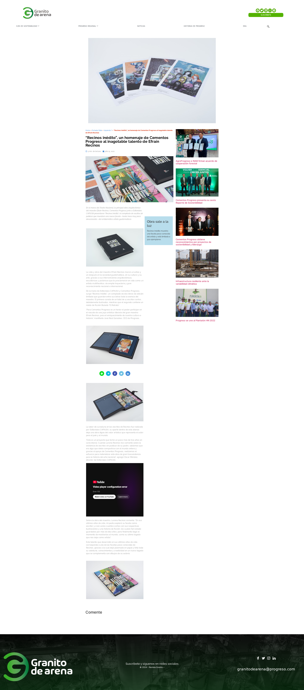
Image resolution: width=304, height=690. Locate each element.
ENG (245, 26)
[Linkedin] (274, 658)
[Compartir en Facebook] (114, 373)
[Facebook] (258, 658)
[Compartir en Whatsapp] (101, 373)
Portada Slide (97, 130)
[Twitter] (263, 658)
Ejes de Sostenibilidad (26, 26)
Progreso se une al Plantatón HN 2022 (195, 320)
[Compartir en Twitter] (121, 373)
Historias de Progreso (194, 26)
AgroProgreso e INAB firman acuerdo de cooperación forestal (196, 162)
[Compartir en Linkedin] (128, 373)
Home (88, 130)
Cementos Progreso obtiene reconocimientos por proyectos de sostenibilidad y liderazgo (193, 242)
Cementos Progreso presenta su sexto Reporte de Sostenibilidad (196, 201)
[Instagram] (269, 658)
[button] (258, 10)
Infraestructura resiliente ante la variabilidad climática (192, 282)
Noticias (141, 26)
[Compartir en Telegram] (108, 373)
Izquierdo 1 (108, 130)
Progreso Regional (87, 26)
